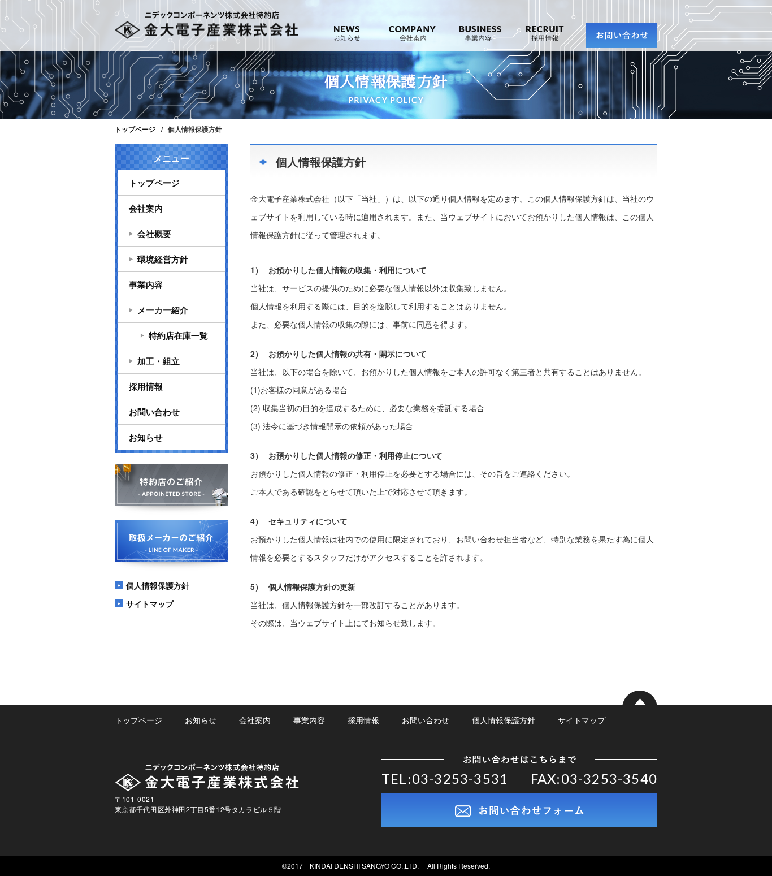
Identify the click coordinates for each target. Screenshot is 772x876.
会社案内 (412, 38)
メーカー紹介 (162, 310)
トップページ (135, 129)
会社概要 (154, 233)
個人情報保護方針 (157, 585)
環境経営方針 (162, 259)
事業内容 (480, 38)
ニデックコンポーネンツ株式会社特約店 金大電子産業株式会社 (206, 25)
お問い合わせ (154, 411)
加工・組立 (158, 361)
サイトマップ (150, 603)
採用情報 (545, 38)
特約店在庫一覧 (178, 335)
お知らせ (346, 38)
